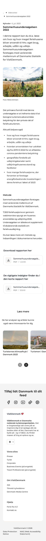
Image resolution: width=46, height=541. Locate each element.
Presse (10, 456)
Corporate (11, 463)
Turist (9, 460)
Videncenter (12, 13)
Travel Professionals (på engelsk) (21, 470)
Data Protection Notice (10, 532)
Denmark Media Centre (17, 492)
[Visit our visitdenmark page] (23, 402)
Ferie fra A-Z (12, 507)
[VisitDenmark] (15, 414)
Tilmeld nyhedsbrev (16, 488)
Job (8, 485)
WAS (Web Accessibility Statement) (30, 532)
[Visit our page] (16, 402)
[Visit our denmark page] (8, 402)
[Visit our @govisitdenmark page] (30, 402)
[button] (23, 260)
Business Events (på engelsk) (20, 466)
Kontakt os (11, 510)
